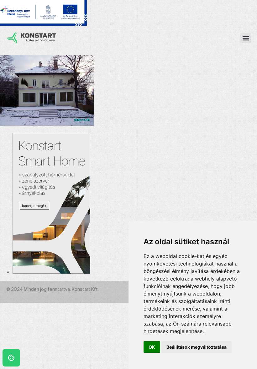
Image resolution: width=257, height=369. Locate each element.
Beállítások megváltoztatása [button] (196, 347)
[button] (245, 38)
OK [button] (152, 347)
